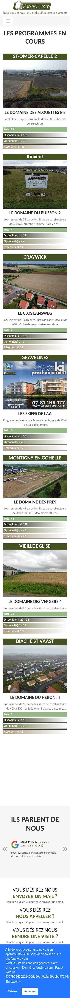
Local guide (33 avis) (32, 845)
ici (27, 902)
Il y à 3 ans (43, 842)
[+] (35, 84)
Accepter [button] (30, 991)
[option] (35, 849)
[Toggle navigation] (8, 21)
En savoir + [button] (13, 981)
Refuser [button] (13, 991)
